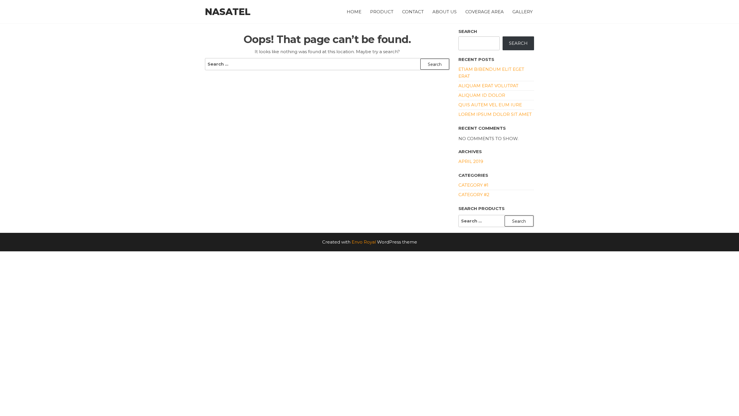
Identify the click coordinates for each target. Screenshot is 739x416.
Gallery (522, 11)
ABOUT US (444, 11)
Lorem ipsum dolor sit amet (495, 114)
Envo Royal (364, 242)
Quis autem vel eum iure (490, 104)
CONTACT (413, 11)
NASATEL (228, 11)
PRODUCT (381, 11)
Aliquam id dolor (481, 95)
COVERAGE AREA (484, 11)
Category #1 (473, 185)
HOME (354, 11)
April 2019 (470, 161)
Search (467, 31)
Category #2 (473, 194)
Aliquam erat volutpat (488, 85)
